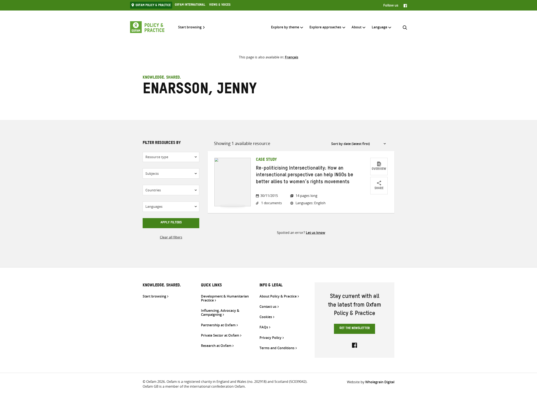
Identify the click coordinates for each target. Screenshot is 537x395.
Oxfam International (190, 5)
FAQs (263, 327)
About (356, 27)
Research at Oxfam (216, 346)
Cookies (265, 317)
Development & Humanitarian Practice (225, 298)
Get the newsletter (354, 328)
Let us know (315, 232)
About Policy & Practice (278, 296)
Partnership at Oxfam (218, 325)
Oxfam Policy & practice (153, 6)
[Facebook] (405, 5)
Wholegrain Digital (379, 382)
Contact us (267, 307)
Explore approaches (325, 27)
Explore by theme (285, 27)
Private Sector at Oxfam (220, 335)
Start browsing (190, 27)
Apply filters (171, 223)
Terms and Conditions (277, 348)
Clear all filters (171, 237)
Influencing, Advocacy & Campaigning (220, 313)
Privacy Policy (270, 338)
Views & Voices (220, 5)
